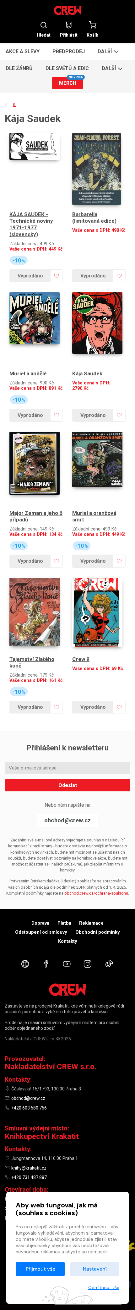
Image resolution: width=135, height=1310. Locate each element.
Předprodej (68, 51)
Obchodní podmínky (97, 932)
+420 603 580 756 (29, 1107)
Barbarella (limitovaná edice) (94, 217)
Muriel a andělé (28, 373)
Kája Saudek (87, 373)
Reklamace (91, 923)
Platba (64, 923)
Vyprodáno (30, 276)
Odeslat (67, 785)
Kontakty (67, 941)
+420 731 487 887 (29, 1177)
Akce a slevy (23, 51)
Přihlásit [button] (69, 35)
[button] (107, 51)
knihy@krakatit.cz (28, 1167)
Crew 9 (80, 659)
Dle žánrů (19, 68)
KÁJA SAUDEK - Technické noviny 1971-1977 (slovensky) (31, 224)
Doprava (40, 923)
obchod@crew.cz (67, 820)
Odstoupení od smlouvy (41, 932)
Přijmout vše (40, 1269)
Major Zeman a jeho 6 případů (35, 516)
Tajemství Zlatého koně (31, 662)
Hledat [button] (44, 35)
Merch (71, 81)
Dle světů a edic (67, 68)
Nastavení (95, 1269)
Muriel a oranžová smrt (94, 516)
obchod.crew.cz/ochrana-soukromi (96, 893)
